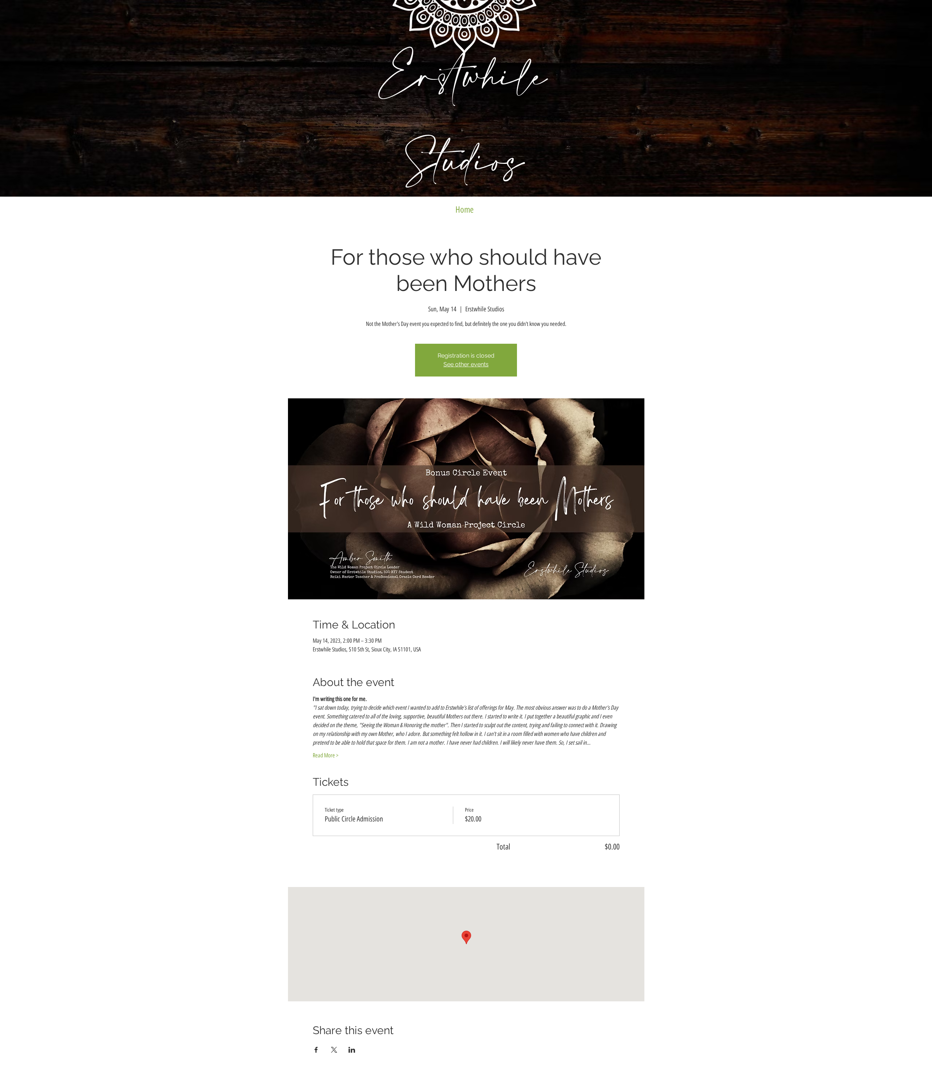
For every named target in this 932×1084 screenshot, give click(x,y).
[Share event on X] (334, 1050)
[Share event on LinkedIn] (351, 1050)
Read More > (326, 755)
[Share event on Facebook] (316, 1050)
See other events (466, 364)
